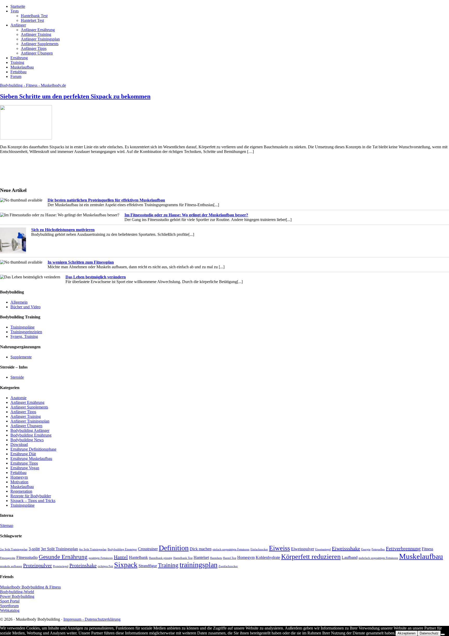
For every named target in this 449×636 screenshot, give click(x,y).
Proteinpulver (37, 565)
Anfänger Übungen (26, 426)
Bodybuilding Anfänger (29, 430)
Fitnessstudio (27, 557)
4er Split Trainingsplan (93, 549)
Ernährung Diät (23, 454)
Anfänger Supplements (29, 407)
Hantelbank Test (183, 558)
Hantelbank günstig (160, 558)
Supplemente (21, 357)
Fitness (427, 549)
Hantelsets (216, 558)
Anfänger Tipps (23, 412)
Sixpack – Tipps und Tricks (32, 500)
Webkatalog (9, 610)
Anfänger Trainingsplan (29, 421)
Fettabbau (18, 472)
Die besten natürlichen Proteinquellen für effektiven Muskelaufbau (106, 200)
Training (168, 565)
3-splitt (34, 549)
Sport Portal (9, 601)
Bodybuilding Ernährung (30, 435)
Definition (174, 548)
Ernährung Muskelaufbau (31, 458)
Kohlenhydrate (268, 557)
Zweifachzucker (228, 566)
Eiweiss (279, 548)
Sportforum (9, 606)
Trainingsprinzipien (26, 332)
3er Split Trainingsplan (59, 549)
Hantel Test (229, 558)
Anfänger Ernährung (27, 402)
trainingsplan (198, 565)
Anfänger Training (25, 416)
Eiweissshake (346, 548)
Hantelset (201, 557)
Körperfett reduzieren (311, 556)
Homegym (19, 477)
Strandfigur (147, 566)
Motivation (19, 482)
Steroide (17, 377)
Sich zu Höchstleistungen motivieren (63, 229)
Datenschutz (429, 633)
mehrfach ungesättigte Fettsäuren (378, 558)
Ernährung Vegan (24, 468)
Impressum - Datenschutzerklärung (92, 619)
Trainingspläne (22, 327)
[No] (443, 634)
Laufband (350, 557)
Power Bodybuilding (17, 596)
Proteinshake (83, 565)
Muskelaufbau (22, 486)
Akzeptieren (406, 633)
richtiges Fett (105, 566)
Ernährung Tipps (24, 463)
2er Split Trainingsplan (14, 549)
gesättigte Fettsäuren (101, 558)
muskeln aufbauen (11, 566)
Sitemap (6, 525)
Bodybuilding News (27, 440)
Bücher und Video (25, 307)
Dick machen (201, 549)
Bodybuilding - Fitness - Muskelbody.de (33, 85)
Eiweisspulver (302, 549)
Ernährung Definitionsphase (33, 449)
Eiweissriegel (323, 549)
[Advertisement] (15, 170)
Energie (366, 549)
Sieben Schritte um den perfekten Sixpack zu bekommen (75, 96)
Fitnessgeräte (7, 558)
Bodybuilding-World (17, 592)
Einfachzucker (259, 549)
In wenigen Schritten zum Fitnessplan (81, 262)
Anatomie (18, 398)
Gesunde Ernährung (63, 556)
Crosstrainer (148, 549)
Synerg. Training (24, 336)
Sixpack (125, 565)
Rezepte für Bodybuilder (30, 496)
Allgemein (19, 302)
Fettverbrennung (403, 548)
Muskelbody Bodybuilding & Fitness (30, 587)
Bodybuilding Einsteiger (122, 549)
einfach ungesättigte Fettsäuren (231, 549)
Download (19, 444)
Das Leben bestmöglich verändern (95, 277)
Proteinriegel (60, 566)
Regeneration (21, 491)
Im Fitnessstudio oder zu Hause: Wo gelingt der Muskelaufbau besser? (186, 215)
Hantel (121, 557)
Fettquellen (378, 549)
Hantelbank (138, 557)
